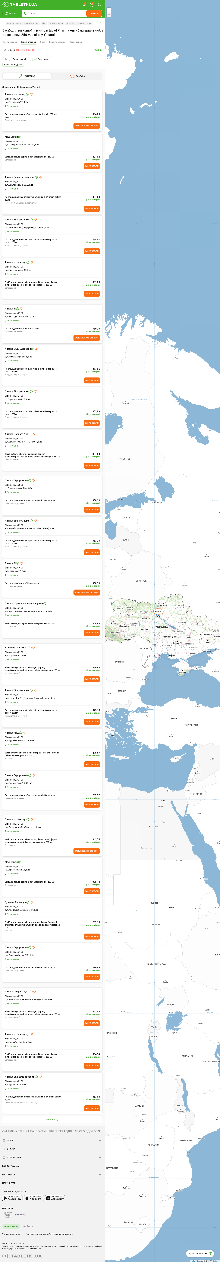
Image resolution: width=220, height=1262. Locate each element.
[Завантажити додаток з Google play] (12, 1198)
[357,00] (159, 615)
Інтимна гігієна (56, 23)
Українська (9, 1226)
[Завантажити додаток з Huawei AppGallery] (55, 1198)
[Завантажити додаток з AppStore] (34, 1198)
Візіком (215, 1261)
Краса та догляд (31, 23)
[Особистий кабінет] (99, 4)
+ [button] (109, 10)
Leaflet (193, 1261)
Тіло (44, 23)
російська (28, 1226)
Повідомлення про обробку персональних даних (49, 1234)
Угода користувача (11, 1234)
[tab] (28, 42)
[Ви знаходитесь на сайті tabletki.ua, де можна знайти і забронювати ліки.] (19, 4)
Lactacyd (69, 23)
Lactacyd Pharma (83, 23)
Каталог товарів (14, 23)
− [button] (109, 14)
